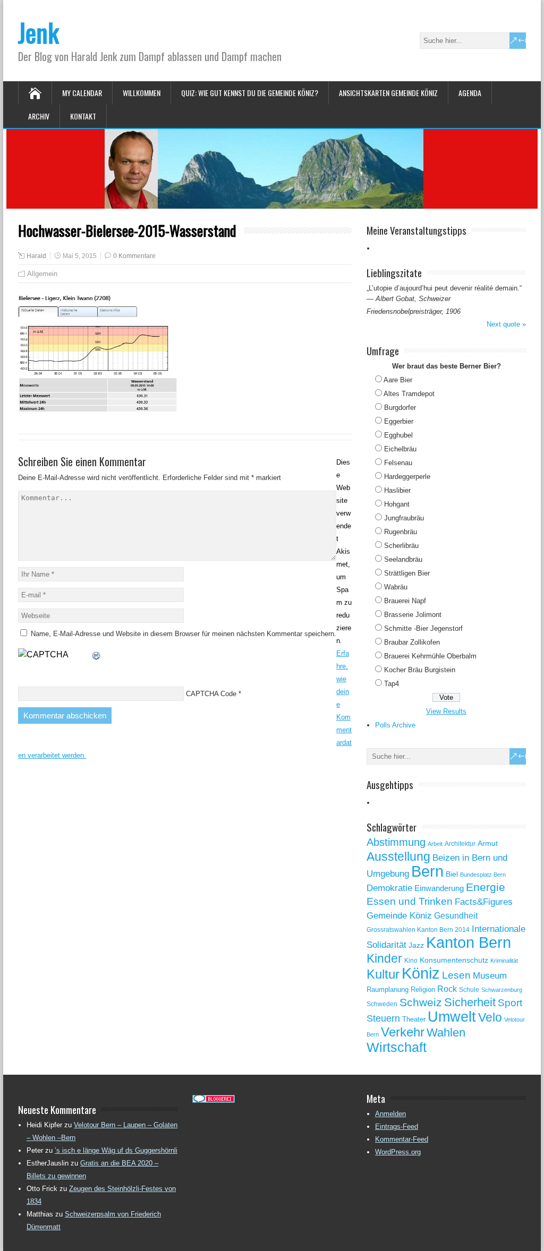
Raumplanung (388, 989)
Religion (423, 989)
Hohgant (397, 504)
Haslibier (397, 490)
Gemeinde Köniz (399, 915)
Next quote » (506, 324)
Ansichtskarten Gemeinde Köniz (388, 92)
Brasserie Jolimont (412, 615)
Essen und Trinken (410, 901)
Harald (36, 256)
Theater (414, 1019)
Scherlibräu (401, 546)
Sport (510, 1002)
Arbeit (435, 844)
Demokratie (389, 887)
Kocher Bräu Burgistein (419, 670)
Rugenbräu (400, 532)
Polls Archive (395, 725)
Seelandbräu (403, 559)
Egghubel (398, 435)
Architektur (460, 844)
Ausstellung (398, 856)
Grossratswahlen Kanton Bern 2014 (418, 929)
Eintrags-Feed (396, 1126)
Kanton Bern (468, 942)
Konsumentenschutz (454, 960)
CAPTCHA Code (211, 694)
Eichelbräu (400, 449)
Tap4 (391, 684)
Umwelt (452, 1017)
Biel (452, 874)
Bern (427, 871)
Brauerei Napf (405, 601)
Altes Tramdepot (409, 394)
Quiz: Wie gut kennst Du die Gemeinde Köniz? (249, 92)
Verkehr (402, 1032)
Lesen (456, 975)
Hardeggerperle (407, 477)
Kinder (384, 958)
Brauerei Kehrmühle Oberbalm (430, 656)
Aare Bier (398, 380)
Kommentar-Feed (401, 1139)
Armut (488, 843)
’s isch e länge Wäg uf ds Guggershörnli (116, 1150)
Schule (469, 989)
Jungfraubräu (404, 518)
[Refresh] (97, 654)
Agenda (469, 92)
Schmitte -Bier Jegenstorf (423, 628)
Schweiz (421, 1002)
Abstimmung (396, 842)
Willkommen (141, 92)
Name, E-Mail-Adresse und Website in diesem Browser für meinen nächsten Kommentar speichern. (183, 634)
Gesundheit (456, 915)
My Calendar (82, 92)
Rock (447, 988)
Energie (485, 887)
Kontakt (83, 116)
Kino (411, 960)
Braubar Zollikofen (412, 642)
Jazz (416, 945)
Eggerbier (398, 421)
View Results (446, 711)
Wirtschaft (397, 1047)
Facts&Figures (484, 902)
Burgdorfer (400, 408)
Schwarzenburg (501, 990)
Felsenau (398, 463)
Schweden (382, 1004)
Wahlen (446, 1032)
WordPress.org (398, 1152)
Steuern (383, 1018)
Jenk (38, 32)
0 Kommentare (134, 256)
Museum (490, 975)
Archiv (38, 116)
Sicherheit (470, 1002)
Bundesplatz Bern (483, 874)
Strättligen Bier (407, 573)
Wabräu (395, 587)
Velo (490, 1017)
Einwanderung (439, 888)
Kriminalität (504, 960)
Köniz (421, 973)
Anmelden (390, 1114)
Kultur (383, 974)
